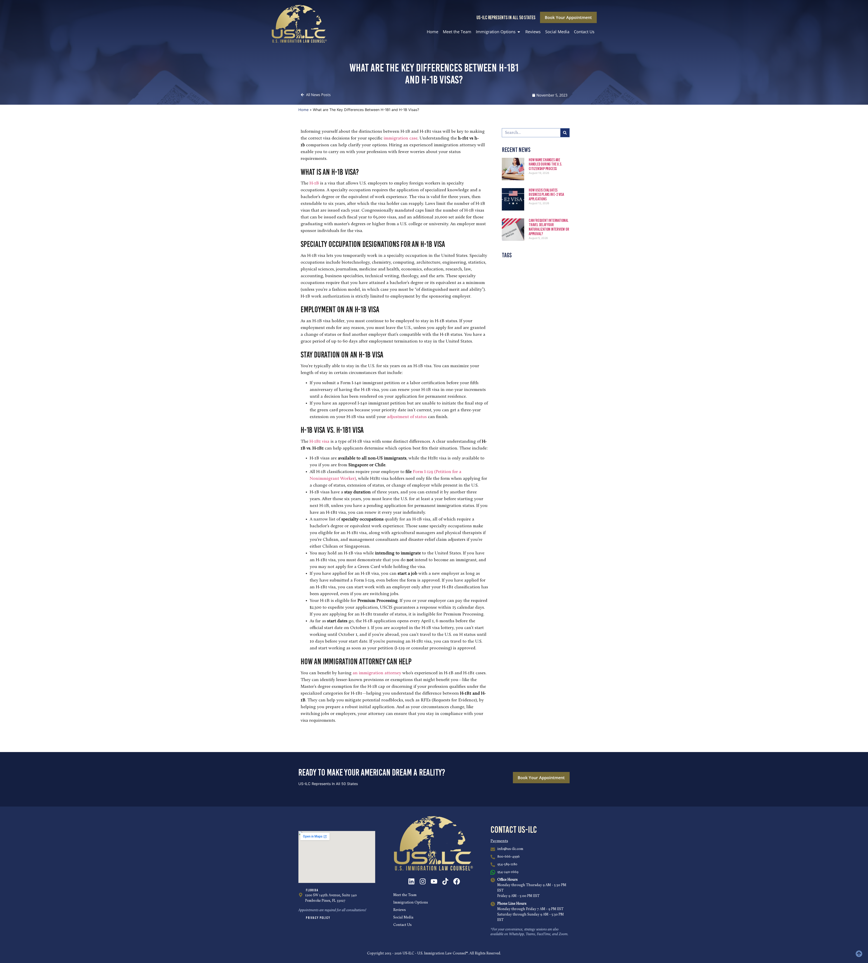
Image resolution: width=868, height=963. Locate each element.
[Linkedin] (411, 881)
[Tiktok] (445, 881)
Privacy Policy (318, 918)
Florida (312, 890)
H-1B (314, 183)
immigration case (400, 138)
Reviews (399, 910)
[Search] (564, 132)
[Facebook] (456, 881)
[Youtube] (434, 881)
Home (303, 109)
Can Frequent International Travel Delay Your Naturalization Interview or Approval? (549, 227)
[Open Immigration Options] (519, 32)
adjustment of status (407, 417)
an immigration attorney (377, 673)
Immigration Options (410, 902)
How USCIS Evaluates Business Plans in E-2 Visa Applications (546, 195)
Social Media (403, 917)
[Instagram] (422, 881)
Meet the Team (405, 895)
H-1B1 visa (319, 441)
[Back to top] (859, 953)
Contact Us (402, 925)
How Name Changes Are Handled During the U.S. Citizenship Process (545, 164)
